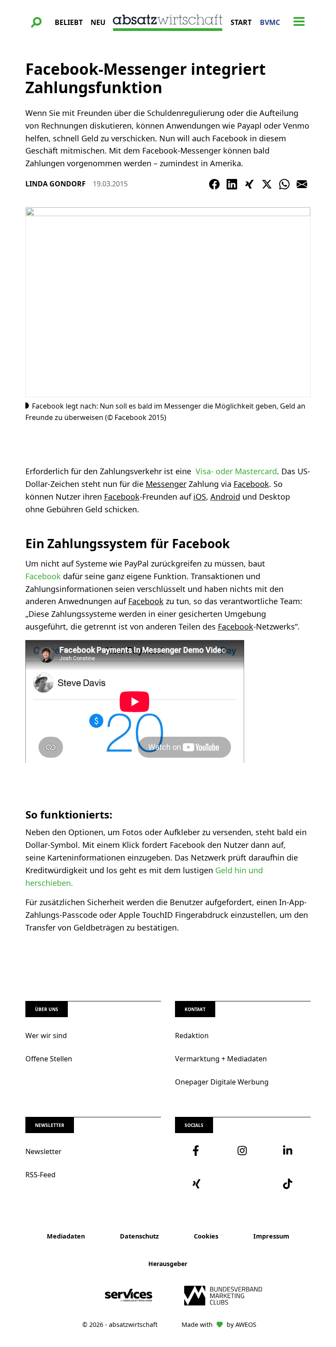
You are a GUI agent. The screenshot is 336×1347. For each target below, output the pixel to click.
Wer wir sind (46, 1035)
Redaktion (192, 1035)
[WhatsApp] (284, 184)
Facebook (251, 484)
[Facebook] (214, 184)
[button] (36, 22)
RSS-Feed (40, 1174)
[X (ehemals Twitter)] (267, 184)
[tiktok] (288, 1184)
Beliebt (69, 22)
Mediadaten (66, 1236)
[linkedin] (288, 1150)
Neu (98, 22)
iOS (199, 496)
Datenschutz (139, 1236)
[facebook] (197, 1150)
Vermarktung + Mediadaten (221, 1059)
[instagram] (242, 1150)
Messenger (166, 484)
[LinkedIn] (232, 184)
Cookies (206, 1236)
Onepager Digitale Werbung (222, 1082)
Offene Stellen (48, 1059)
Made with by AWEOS (219, 1324)
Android (225, 496)
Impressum (271, 1236)
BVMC (270, 22)
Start (241, 22)
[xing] (197, 1184)
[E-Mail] (302, 184)
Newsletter (43, 1151)
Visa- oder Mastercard (235, 471)
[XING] (249, 184)
